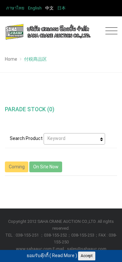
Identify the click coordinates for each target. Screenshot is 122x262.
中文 (49, 8)
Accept (87, 256)
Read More (63, 255)
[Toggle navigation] (109, 31)
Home (11, 59)
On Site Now (46, 166)
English (35, 8)
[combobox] (74, 139)
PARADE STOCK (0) (29, 109)
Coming (17, 166)
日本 (61, 8)
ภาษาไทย (15, 8)
